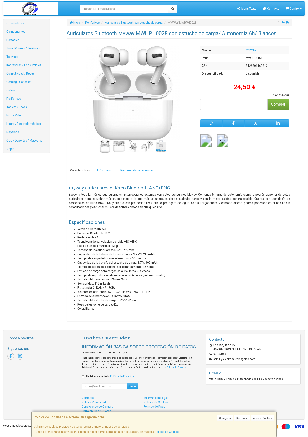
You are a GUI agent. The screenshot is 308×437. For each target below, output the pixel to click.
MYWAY (251, 50)
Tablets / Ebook (16, 107)
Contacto (273, 8)
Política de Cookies (167, 431)
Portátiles (12, 40)
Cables (11, 90)
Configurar (225, 418)
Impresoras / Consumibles (23, 65)
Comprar (278, 104)
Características (80, 170)
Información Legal (156, 398)
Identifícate (248, 8)
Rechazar (242, 418)
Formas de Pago (154, 406)
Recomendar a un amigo (136, 170)
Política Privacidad (94, 402)
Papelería (12, 132)
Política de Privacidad (177, 367)
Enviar (132, 386)
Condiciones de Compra (97, 406)
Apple (10, 149)
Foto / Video (14, 115)
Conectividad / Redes (20, 73)
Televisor (12, 56)
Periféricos (13, 98)
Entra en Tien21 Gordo (96, 411)
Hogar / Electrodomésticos (24, 123)
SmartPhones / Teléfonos (23, 48)
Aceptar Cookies (262, 418)
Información (105, 170)
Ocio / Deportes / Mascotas (24, 140)
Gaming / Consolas (18, 82)
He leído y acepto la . (111, 376)
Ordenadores (15, 23)
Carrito (294, 8)
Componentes (15, 31)
